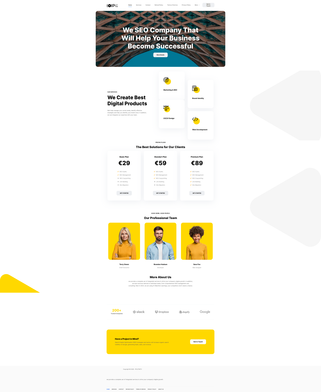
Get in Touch (208, 5)
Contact (148, 5)
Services (138, 5)
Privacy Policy (186, 5)
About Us (161, 389)
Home (130, 5)
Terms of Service (172, 5)
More (196, 5)
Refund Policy (159, 5)
